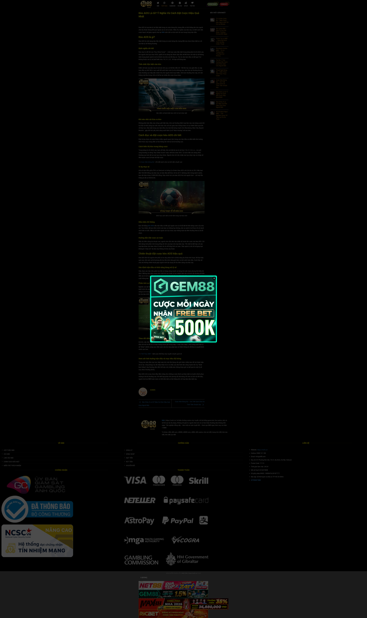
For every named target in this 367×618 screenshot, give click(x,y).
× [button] (214, 278)
